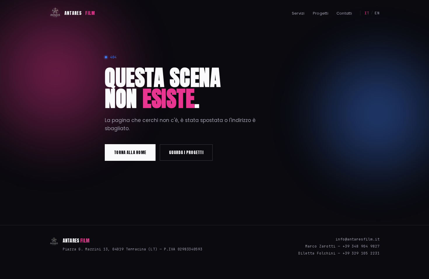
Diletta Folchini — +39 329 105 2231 (339, 253)
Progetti (320, 13)
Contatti (344, 13)
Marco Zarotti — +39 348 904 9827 (342, 246)
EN (377, 13)
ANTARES (79, 13)
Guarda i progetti (186, 152)
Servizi (298, 13)
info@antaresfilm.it (358, 239)
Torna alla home (130, 152)
